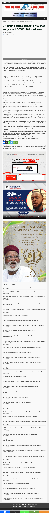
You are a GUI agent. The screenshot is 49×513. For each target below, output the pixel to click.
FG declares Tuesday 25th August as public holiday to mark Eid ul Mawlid (20, 434)
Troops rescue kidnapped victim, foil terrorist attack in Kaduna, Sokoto (20, 488)
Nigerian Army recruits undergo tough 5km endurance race (17, 352)
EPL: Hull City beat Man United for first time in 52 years (16, 397)
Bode (5, 32)
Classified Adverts (32, 504)
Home (13, 504)
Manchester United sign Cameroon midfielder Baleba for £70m (18, 462)
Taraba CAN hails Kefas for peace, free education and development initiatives (22, 381)
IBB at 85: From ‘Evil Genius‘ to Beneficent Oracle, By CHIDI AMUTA (19, 330)
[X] (6, 142)
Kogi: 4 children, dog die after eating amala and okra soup (17, 402)
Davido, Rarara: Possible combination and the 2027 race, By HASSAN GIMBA (21, 320)
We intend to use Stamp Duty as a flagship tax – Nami (35, 146)
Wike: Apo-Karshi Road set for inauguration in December (16, 367)
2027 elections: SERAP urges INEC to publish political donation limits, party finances (23, 291)
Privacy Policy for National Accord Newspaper (24, 506)
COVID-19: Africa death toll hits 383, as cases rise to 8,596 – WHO (12, 146)
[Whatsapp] (9, 142)
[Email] (16, 142)
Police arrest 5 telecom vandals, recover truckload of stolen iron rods (20, 407)
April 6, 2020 (29, 87)
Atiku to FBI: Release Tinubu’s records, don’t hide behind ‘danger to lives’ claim (22, 347)
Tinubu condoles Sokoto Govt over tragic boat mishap (16, 483)
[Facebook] (4, 142)
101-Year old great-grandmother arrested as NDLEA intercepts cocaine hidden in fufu (23, 325)
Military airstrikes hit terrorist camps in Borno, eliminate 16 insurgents (20, 416)
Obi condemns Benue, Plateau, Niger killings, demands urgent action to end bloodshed (23, 287)
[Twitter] (11, 142)
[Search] (44, 19)
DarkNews (29, 509)
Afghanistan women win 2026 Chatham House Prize (15, 315)
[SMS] (14, 142)
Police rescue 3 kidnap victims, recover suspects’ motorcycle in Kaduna (20, 386)
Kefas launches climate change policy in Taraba (14, 376)
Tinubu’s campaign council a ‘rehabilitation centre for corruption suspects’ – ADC (22, 371)
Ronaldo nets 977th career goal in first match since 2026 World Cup (19, 467)
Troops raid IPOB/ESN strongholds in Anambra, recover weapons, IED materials (22, 362)
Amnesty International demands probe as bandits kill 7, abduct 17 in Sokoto (21, 493)
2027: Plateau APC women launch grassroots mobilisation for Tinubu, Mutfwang (22, 445)
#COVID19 (6, 78)
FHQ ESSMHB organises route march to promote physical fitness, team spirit (21, 357)
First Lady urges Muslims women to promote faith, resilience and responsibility (22, 411)
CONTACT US (24, 504)
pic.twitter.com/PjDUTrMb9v (18, 84)
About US (18, 504)
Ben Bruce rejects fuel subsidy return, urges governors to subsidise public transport (23, 478)
